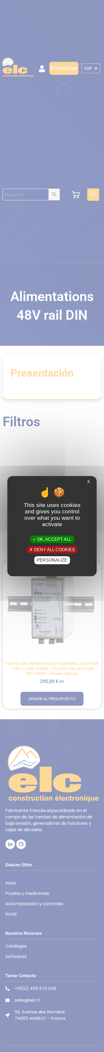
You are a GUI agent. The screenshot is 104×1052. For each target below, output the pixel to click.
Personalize (52, 560)
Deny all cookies (54, 549)
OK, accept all (53, 539)
